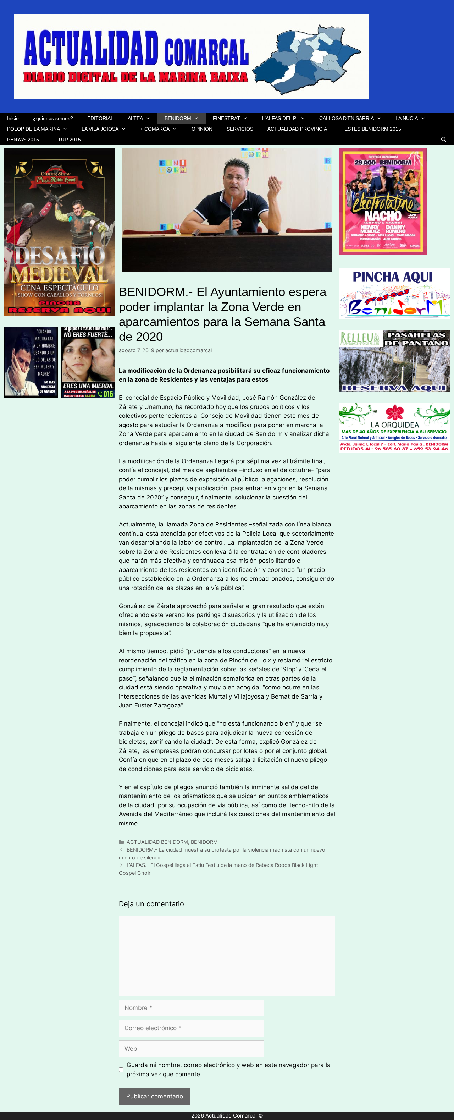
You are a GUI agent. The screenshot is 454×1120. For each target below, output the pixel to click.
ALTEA (135, 118)
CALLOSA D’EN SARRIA (346, 118)
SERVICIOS (240, 129)
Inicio (13, 118)
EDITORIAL (100, 118)
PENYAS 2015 (23, 139)
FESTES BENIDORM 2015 (371, 129)
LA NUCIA (406, 118)
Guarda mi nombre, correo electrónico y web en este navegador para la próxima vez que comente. (229, 1069)
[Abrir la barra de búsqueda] (443, 139)
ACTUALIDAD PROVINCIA (297, 129)
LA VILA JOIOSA (100, 129)
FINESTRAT (226, 118)
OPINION (202, 129)
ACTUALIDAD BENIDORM (157, 842)
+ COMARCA (155, 129)
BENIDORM (178, 118)
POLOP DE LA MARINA (33, 129)
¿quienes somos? (53, 118)
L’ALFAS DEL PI (280, 118)
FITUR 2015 (67, 139)
